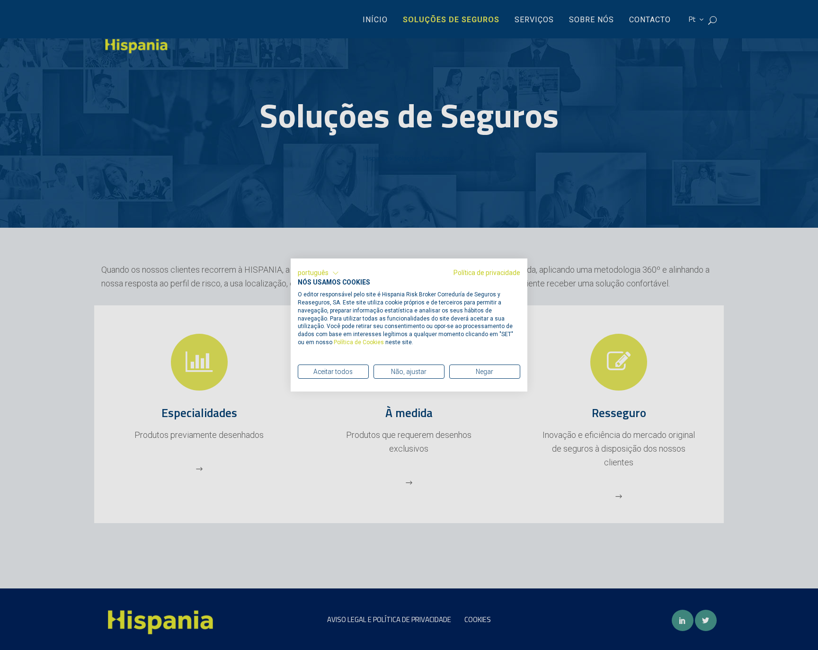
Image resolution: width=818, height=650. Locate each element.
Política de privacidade (486, 272)
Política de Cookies (359, 342)
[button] (318, 273)
